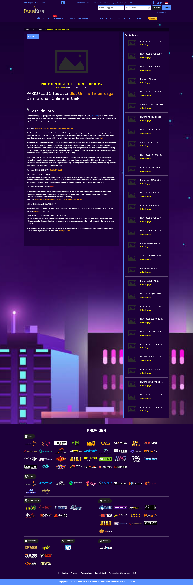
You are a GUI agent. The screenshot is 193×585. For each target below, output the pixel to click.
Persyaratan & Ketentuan (119, 573)
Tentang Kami (86, 573)
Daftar (167, 7)
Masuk (157, 8)
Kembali (33, 36)
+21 (58, 573)
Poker (108, 18)
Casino (70, 18)
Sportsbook (83, 18)
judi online (94, 116)
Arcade (120, 18)
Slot (45, 18)
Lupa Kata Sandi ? (162, 12)
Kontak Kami (100, 573)
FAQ (134, 573)
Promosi (140, 18)
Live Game (56, 18)
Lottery (97, 18)
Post (40, 30)
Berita (131, 18)
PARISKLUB (29, 30)
